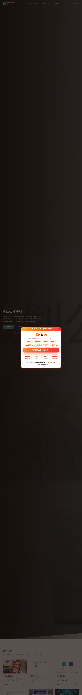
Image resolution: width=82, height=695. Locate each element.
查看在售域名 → (50, 362)
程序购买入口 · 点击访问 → (41, 350)
